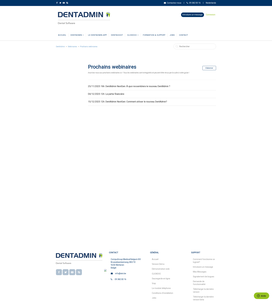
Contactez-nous (174, 3)
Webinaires (72, 46)
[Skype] (79, 272)
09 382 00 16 (195, 3)
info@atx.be (120, 273)
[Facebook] (59, 272)
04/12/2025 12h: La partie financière (106, 94)
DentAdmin (77, 35)
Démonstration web (161, 269)
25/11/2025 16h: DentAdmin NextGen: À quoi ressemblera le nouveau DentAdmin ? (129, 86)
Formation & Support (154, 35)
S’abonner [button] (209, 68)
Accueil (62, 35)
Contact (183, 35)
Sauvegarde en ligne (161, 278)
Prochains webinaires (88, 46)
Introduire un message (192, 14)
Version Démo (158, 264)
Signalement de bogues (203, 276)
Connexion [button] (210, 14)
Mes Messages (199, 272)
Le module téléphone (161, 288)
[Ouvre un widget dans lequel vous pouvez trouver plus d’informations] (261, 296)
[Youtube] (72, 272)
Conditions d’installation (162, 293)
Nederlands (211, 3)
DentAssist (117, 35)
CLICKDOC (132, 35)
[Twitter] (66, 272)
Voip (154, 283)
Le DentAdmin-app (97, 35)
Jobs (172, 35)
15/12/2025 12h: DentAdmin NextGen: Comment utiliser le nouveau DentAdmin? (127, 101)
